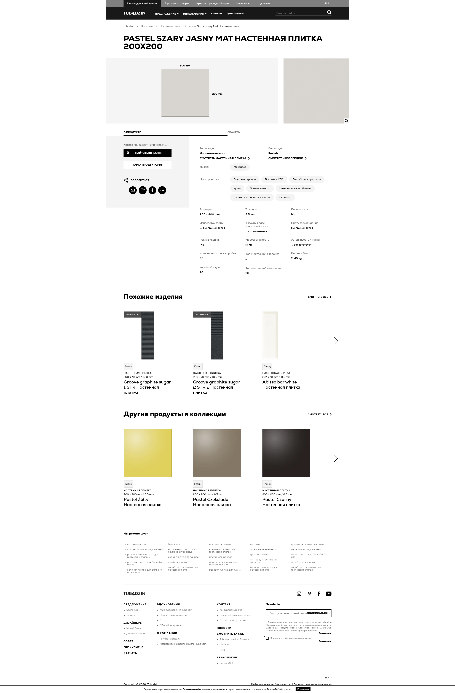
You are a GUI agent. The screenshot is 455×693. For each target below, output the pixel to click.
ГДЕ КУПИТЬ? (235, 13)
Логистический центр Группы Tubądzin (183, 644)
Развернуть (325, 633)
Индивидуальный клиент (142, 3)
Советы (217, 13)
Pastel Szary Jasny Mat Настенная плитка (215, 26)
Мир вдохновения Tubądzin (176, 610)
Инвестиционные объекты (295, 188)
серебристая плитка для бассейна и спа (183, 568)
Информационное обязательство (271, 684)
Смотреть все (318, 297)
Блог (162, 620)
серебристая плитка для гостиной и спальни (306, 568)
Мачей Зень (133, 628)
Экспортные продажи (233, 620)
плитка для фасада (220, 557)
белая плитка (176, 544)
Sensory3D (226, 663)
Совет (128, 641)
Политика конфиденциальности (312, 684)
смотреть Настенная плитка (223, 158)
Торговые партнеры (177, 3)
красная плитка (259, 554)
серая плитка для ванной (183, 557)
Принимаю (303, 689)
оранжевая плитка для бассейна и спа (223, 563)
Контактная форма (231, 610)
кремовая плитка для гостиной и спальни (222, 550)
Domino (224, 644)
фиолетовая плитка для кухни (145, 549)
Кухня (237, 188)
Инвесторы (243, 3)
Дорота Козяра (135, 633)
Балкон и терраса (245, 179)
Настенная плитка (171, 26)
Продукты (147, 26)
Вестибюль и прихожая (307, 179)
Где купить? (133, 647)
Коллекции (132, 610)
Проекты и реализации (174, 615)
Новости (224, 628)
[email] (133, 190)
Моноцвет (240, 167)
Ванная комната (260, 188)
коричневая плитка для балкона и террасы (182, 550)
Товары (130, 615)
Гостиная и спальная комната (252, 197)
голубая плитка (177, 562)
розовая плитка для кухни (224, 570)
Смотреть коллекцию (285, 158)
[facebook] (152, 190)
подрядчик (264, 3)
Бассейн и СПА (274, 179)
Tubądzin (129, 26)
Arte (222, 650)
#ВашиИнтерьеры (171, 625)
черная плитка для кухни (306, 549)
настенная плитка (220, 544)
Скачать (130, 653)
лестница (255, 544)
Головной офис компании (235, 615)
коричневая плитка (138, 544)
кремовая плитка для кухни (307, 544)
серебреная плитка (303, 562)
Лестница (285, 197)
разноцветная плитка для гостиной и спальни (142, 555)
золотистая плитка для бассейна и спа (263, 568)
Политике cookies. (192, 689)
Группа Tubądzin (170, 639)
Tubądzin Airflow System (234, 639)
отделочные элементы (263, 549)
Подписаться (317, 613)
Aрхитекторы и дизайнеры (212, 3)
